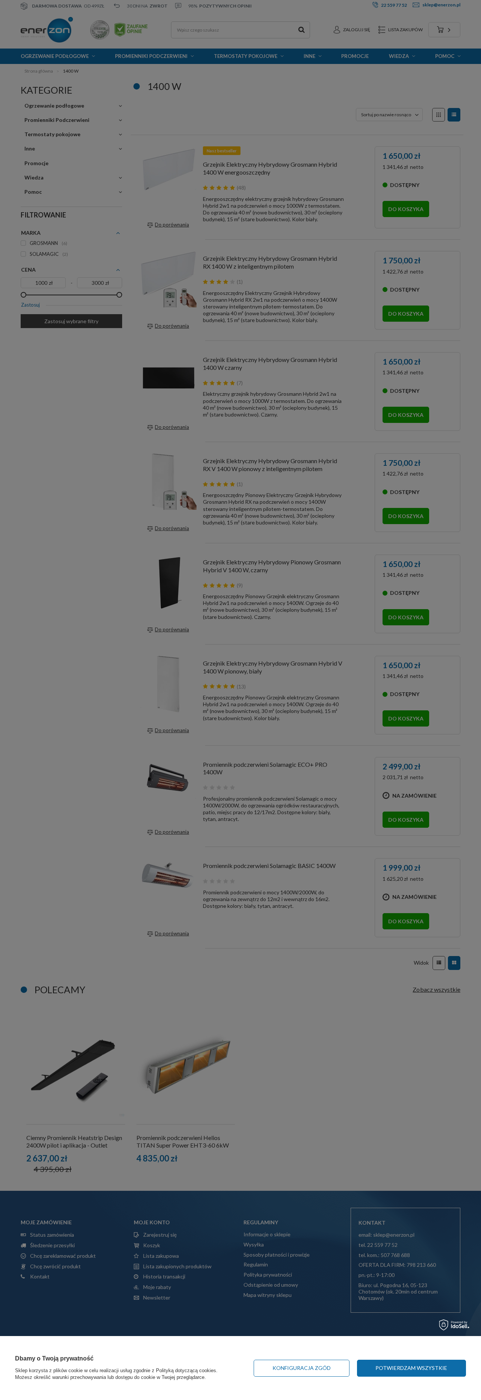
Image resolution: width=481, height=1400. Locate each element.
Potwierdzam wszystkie (411, 1368)
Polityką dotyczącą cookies (186, 1370)
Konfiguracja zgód (301, 1368)
